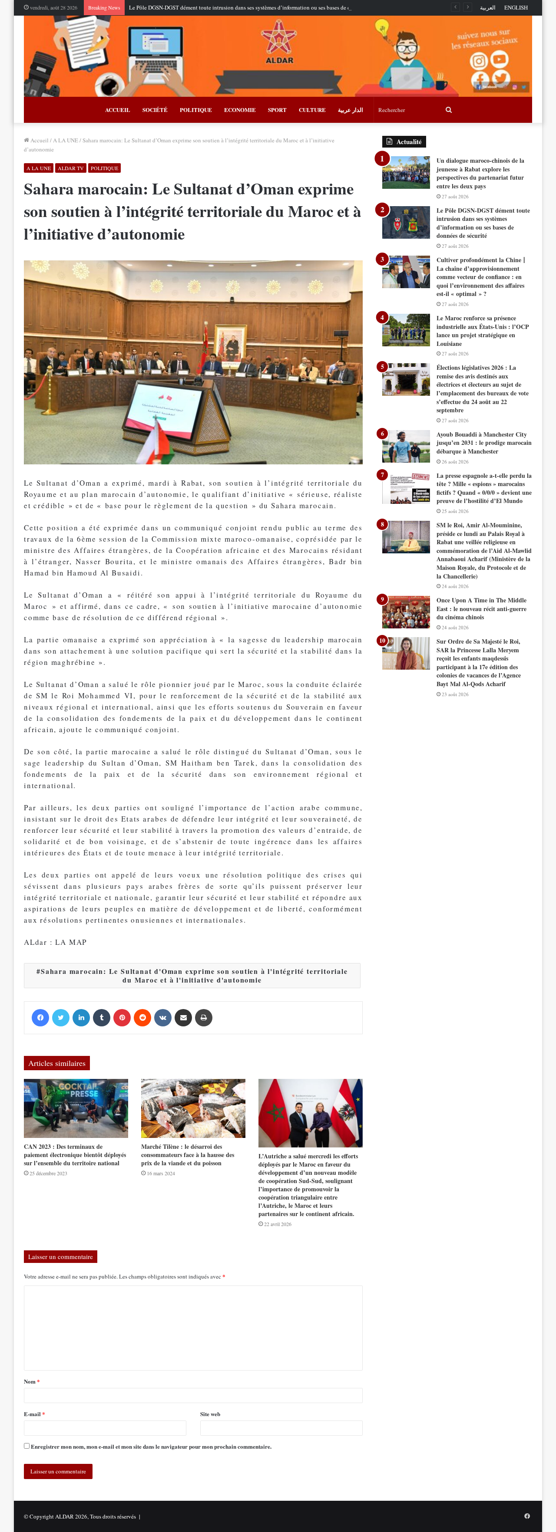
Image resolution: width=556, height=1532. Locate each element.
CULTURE (312, 109)
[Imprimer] (203, 1017)
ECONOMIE (240, 109)
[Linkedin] (81, 1017)
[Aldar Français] (278, 56)
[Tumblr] (101, 1017)
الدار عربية (350, 109)
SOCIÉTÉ (155, 109)
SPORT (277, 109)
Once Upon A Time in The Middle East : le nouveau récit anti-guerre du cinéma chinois (481, 608)
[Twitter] (61, 1017)
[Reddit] (142, 1017)
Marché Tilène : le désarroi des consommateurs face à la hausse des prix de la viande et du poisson (187, 1154)
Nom (32, 1381)
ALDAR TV (71, 167)
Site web (210, 1414)
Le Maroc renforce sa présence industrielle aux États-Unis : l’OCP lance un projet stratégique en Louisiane (483, 330)
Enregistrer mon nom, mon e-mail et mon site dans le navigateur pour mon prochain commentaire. (151, 1446)
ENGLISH (516, 7)
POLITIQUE (196, 109)
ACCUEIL (117, 109)
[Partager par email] (183, 1017)
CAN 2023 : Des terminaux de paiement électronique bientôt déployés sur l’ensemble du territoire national (75, 1154)
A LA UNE (65, 140)
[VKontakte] (163, 1017)
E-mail (34, 1414)
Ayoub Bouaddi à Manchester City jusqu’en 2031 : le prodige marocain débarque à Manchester (484, 443)
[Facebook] (40, 1017)
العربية (488, 7)
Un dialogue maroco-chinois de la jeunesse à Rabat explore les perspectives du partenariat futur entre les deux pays (480, 173)
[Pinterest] (122, 1017)
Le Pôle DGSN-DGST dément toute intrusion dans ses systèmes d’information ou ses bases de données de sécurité (261, 7)
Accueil (39, 140)
